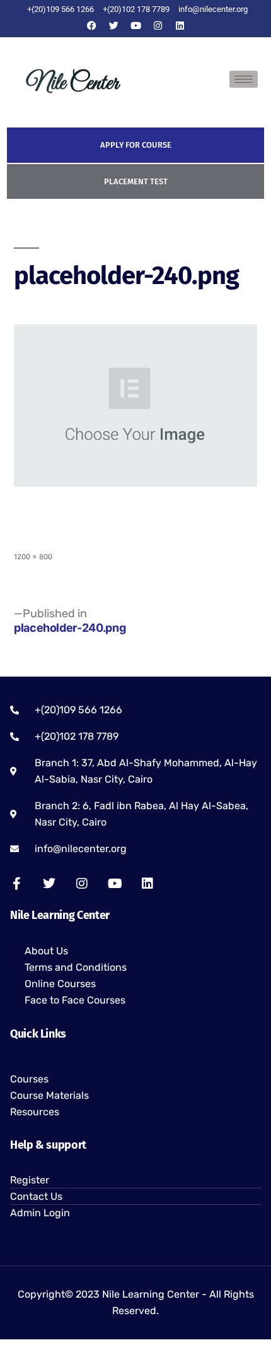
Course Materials (49, 1095)
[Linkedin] (179, 25)
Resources (34, 1112)
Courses (29, 1079)
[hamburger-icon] (243, 79)
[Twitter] (113, 25)
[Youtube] (135, 25)
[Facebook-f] (16, 883)
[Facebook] (91, 25)
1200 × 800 (33, 556)
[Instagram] (157, 25)
